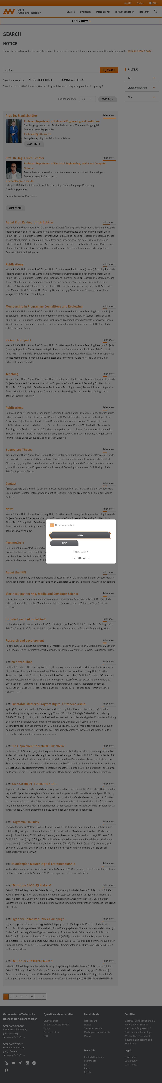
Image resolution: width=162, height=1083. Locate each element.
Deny (80, 535)
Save (64, 543)
